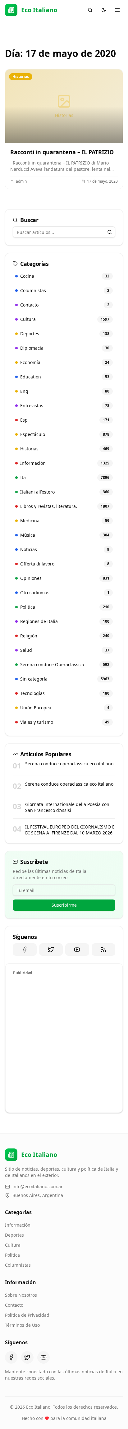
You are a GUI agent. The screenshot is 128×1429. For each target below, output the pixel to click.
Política (12, 1255)
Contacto (14, 1305)
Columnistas (18, 1265)
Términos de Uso (22, 1325)
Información (17, 1225)
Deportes (14, 1235)
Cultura (13, 1245)
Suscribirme (64, 905)
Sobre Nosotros (21, 1295)
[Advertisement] (64, 1043)
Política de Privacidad (27, 1315)
